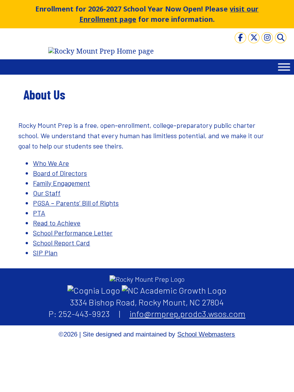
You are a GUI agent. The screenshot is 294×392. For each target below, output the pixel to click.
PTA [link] (39, 213)
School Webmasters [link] (206, 334)
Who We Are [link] (51, 163)
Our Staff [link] (46, 193)
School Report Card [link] (61, 242)
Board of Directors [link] (60, 173)
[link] (240, 37)
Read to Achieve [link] (56, 223)
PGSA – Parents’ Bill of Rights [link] (76, 203)
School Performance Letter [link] (73, 233)
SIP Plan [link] (45, 252)
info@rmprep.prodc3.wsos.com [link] (187, 313)
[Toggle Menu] (284, 66)
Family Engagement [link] (61, 183)
